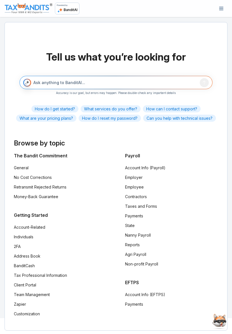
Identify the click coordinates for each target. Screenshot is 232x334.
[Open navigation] (221, 8)
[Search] (204, 82)
